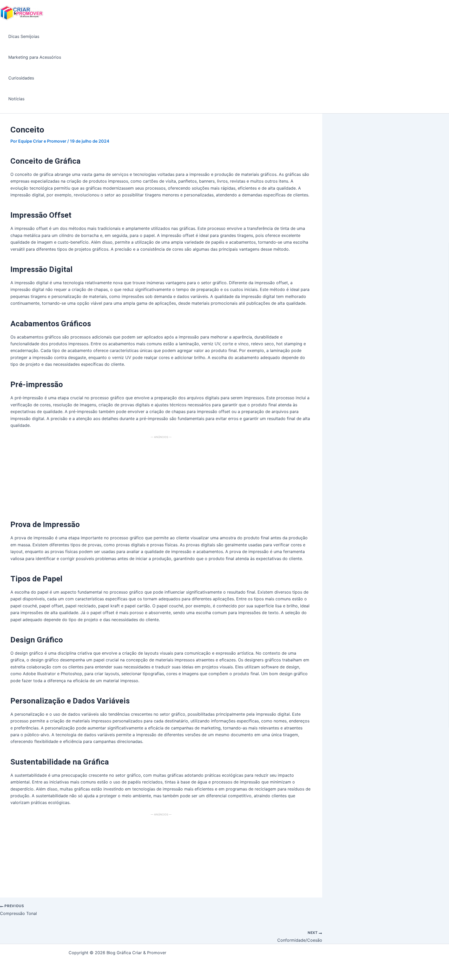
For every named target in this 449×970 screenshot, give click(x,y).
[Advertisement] (161, 475)
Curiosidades (21, 78)
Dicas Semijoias (23, 36)
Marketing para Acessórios (34, 57)
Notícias (16, 98)
